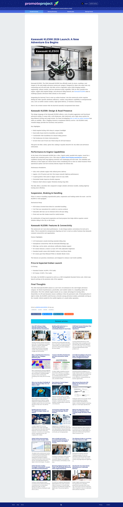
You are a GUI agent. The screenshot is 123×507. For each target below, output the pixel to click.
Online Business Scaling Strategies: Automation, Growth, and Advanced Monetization (41, 467)
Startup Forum (89, 11)
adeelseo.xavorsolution (41, 307)
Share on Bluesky (48, 314)
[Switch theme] (82, 4)
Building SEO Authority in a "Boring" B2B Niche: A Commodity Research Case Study (61, 327)
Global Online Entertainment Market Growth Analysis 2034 (40, 439)
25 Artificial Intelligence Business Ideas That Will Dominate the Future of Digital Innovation (81, 356)
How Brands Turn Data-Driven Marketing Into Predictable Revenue (80, 467)
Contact (108, 504)
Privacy (100, 504)
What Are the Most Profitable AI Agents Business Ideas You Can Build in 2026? (41, 384)
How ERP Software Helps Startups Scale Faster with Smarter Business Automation (40, 327)
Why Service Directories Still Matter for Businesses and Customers (80, 384)
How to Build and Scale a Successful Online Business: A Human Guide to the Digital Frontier (60, 440)
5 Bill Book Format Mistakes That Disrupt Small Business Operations (81, 327)
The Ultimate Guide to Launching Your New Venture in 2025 (81, 439)
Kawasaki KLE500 (79, 91)
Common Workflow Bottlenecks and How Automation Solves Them (61, 356)
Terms (22, 504)
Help (18, 504)
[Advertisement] (61, 27)
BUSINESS (51, 309)
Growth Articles (34, 11)
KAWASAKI (34, 309)
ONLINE (45, 309)
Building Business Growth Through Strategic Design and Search (40, 411)
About (13, 504)
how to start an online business (79, 118)
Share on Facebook (37, 314)
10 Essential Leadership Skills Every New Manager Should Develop (60, 411)
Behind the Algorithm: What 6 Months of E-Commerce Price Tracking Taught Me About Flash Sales (81, 411)
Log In (86, 3)
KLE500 (40, 309)
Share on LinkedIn (59, 314)
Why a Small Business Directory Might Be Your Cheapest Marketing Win (41, 356)
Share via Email (69, 314)
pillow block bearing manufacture (71, 157)
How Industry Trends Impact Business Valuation (60, 383)
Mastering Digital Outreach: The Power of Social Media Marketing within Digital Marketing (61, 467)
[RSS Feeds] (61, 505)
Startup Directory (52, 11)
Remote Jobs (70, 11)
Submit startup (93, 3)
